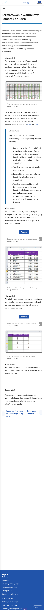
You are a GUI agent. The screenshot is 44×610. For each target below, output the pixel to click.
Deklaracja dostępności (10, 584)
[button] (28, 2)
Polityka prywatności (10, 587)
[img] (23, 91)
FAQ (24, 2)
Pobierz (24, 232)
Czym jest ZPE (7, 591)
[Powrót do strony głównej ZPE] (5, 2)
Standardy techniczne (10, 594)
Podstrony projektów (10, 605)
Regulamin (5, 580)
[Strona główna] (11, 575)
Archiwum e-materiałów (11, 602)
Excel (29, 124)
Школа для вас (7, 598)
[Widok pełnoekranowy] (40, 239)
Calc (36, 124)
